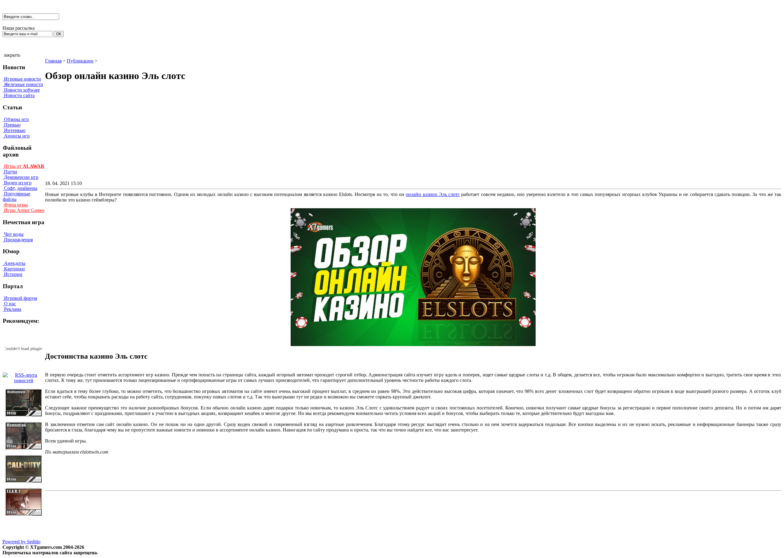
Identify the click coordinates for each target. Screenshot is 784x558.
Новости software (21, 89)
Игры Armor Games (23, 210)
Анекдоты (14, 263)
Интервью (14, 130)
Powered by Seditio (21, 541)
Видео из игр (17, 182)
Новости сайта (19, 95)
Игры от (23, 166)
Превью (12, 124)
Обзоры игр (16, 119)
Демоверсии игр (20, 177)
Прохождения (18, 239)
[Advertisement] (361, 136)
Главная (53, 60)
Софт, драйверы (20, 188)
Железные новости (23, 84)
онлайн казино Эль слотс (433, 194)
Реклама (12, 309)
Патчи (10, 171)
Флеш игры (15, 204)
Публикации (80, 60)
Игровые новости (22, 78)
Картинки (14, 268)
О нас (9, 303)
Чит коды (13, 234)
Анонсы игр (16, 135)
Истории (12, 274)
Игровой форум (20, 298)
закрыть (11, 55)
